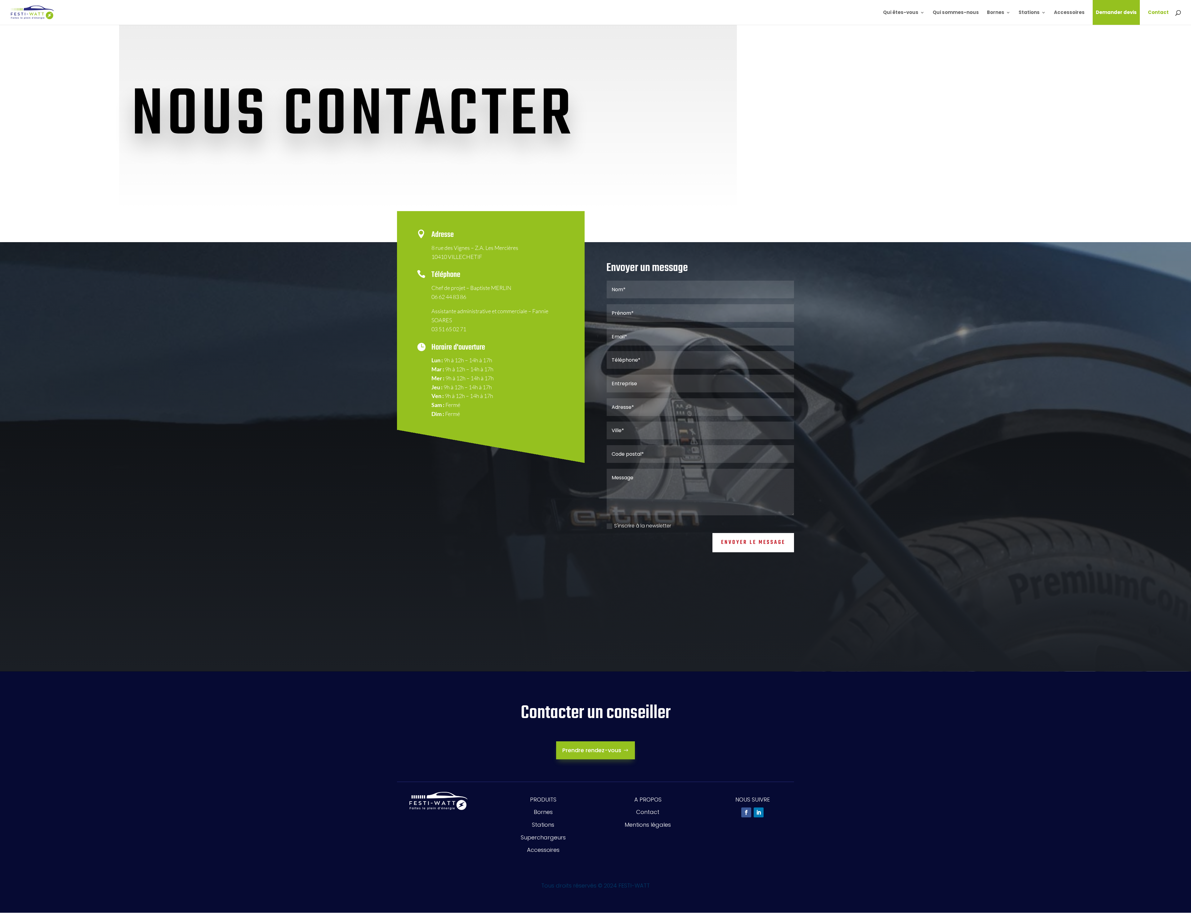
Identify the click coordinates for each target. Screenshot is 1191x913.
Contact (1158, 13)
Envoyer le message (753, 542)
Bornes (995, 13)
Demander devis (1116, 12)
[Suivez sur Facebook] (746, 812)
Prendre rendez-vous (591, 750)
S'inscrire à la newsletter (642, 525)
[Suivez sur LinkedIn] (759, 812)
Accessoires (1069, 13)
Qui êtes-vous (900, 13)
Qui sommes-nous (956, 13)
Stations (1029, 13)
